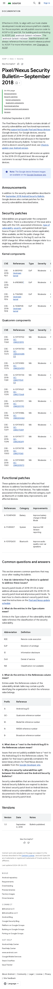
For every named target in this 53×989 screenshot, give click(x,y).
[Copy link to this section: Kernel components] (27, 254)
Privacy (48, 974)
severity (17, 228)
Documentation (11, 11)
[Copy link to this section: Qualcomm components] (33, 320)
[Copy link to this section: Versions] (17, 807)
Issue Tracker (7, 965)
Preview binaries (8, 890)
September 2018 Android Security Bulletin (25, 196)
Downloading (7, 886)
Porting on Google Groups (12, 933)
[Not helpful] (22, 64)
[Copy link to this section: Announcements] (28, 187)
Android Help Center (10, 944)
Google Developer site (36, 175)
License (39, 974)
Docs (12, 59)
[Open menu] (4, 3)
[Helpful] (18, 64)
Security (20, 59)
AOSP (4, 59)
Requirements (8, 881)
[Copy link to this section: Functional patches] (32, 478)
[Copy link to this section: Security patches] (29, 213)
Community (21, 974)
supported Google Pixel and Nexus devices (30, 129)
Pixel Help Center (9, 948)
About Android (8, 974)
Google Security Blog (10, 921)
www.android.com (9, 952)
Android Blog (7, 917)
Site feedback (10, 978)
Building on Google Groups (13, 929)
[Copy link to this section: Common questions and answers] (4, 566)
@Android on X (8, 909)
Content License (28, 855)
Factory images (8, 894)
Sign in (47, 3)
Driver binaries (8, 898)
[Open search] (34, 3)
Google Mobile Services (11, 956)
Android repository (9, 877)
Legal (31, 974)
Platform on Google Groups (13, 925)
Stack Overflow (8, 961)
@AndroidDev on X (10, 913)
